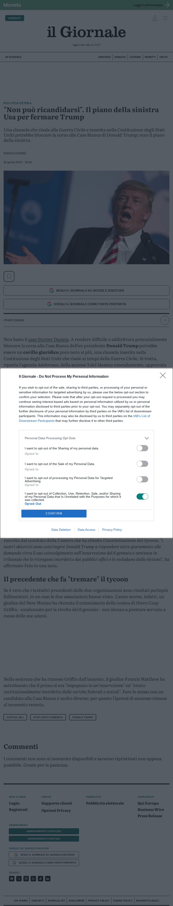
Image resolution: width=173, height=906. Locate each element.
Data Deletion (61, 529)
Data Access (86, 529)
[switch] (142, 448)
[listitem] (86, 438)
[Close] (164, 377)
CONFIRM (54, 513)
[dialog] (86, 453)
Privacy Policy (112, 529)
